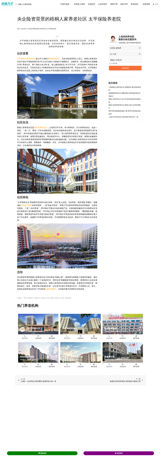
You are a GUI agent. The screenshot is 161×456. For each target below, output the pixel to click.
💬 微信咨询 (42, 453)
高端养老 (68, 298)
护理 (47, 298)
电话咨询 (25, 338)
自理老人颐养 (79, 4)
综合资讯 (23, 28)
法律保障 (146, 4)
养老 (24, 298)
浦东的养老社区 (40, 127)
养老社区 (37, 298)
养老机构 (134, 4)
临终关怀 (124, 4)
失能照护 (91, 4)
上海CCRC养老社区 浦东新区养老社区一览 (123, 117)
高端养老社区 (54, 59)
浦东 (62, 298)
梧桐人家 (58, 298)
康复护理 (114, 4)
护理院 (52, 298)
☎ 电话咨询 (119, 453)
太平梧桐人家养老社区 (26, 59)
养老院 (43, 298)
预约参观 (52, 338)
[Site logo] (7, 4)
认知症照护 (102, 4)
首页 (18, 28)
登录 (156, 4)
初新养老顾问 (50, 289)
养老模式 (30, 298)
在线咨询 (38, 338)
